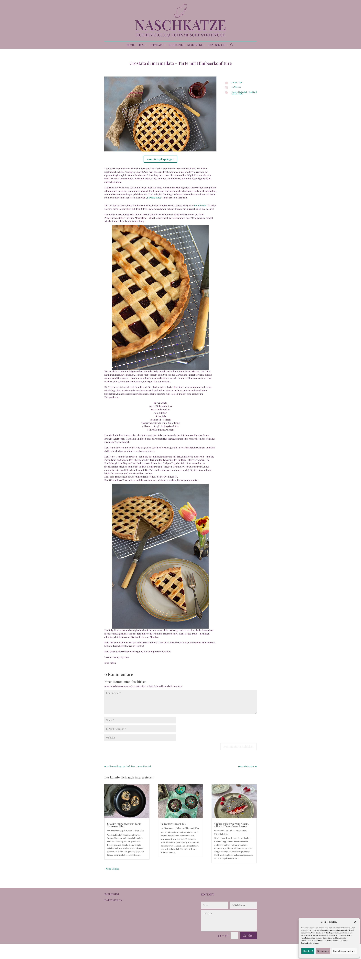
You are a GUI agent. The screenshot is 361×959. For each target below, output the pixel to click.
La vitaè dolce (154, 197)
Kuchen (234, 82)
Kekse (136, 830)
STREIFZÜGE (194, 45)
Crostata (235, 92)
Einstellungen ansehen (344, 951)
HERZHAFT (156, 45)
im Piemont (200, 205)
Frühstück (218, 834)
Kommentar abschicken (238, 746)
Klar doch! (308, 951)
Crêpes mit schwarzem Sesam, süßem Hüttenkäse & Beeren (231, 825)
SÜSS (141, 45)
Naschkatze (116, 830)
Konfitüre (252, 92)
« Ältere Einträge (111, 868)
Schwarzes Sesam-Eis (173, 823)
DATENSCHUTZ (113, 900)
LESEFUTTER (176, 45)
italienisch (243, 92)
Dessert (190, 828)
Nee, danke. (323, 951)
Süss (240, 82)
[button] (355, 921)
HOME (131, 45)
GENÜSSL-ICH (216, 45)
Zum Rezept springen (160, 159)
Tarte (241, 94)
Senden (248, 935)
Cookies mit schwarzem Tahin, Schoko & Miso (124, 825)
